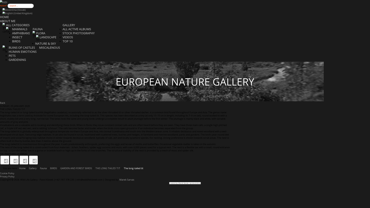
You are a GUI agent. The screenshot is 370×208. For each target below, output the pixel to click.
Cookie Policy (7, 173)
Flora (40, 33)
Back (2, 102)
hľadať (3, 6)
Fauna (38, 29)
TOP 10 (68, 41)
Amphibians (21, 33)
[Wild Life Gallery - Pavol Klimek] (3, 1)
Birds (16, 41)
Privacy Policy (7, 176)
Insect (17, 37)
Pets (12, 56)
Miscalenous (49, 47)
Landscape (48, 37)
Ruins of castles (22, 47)
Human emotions (23, 52)
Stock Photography (79, 33)
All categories (18, 25)
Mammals (19, 29)
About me (7, 21)
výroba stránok (195, 183)
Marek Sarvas (126, 179)
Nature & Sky (45, 43)
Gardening (17, 60)
